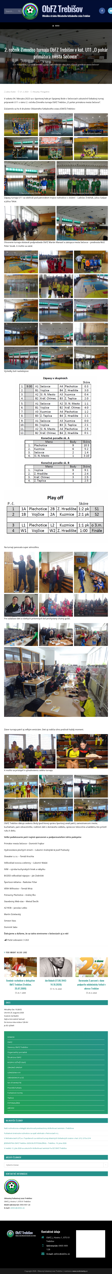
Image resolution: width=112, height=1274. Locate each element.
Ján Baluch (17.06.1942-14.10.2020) (56, 982)
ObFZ (10, 1042)
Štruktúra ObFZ (14, 1057)
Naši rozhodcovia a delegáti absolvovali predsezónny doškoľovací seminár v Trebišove (39, 1128)
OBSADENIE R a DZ (16, 1077)
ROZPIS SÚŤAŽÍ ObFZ (17, 1062)
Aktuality (36, 92)
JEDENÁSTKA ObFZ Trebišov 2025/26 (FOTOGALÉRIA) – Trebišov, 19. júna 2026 (35, 1143)
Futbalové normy (15, 1093)
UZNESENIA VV (14, 1072)
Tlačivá (11, 1098)
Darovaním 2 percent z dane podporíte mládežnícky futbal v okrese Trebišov (91, 984)
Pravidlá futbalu (15, 1088)
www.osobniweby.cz (80, 1271)
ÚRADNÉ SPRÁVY (15, 1067)
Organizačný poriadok (17, 1052)
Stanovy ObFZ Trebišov (18, 1047)
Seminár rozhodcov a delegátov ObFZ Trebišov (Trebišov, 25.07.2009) (20, 984)
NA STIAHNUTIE (14, 1082)
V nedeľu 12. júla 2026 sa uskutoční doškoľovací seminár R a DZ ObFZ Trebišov (35, 1148)
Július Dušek (11, 92)
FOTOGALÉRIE (14, 1103)
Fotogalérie (45, 92)
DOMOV (11, 1037)
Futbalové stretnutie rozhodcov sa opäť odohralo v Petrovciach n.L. (31, 1133)
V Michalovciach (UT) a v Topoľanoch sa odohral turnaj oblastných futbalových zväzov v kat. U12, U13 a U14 (47, 1138)
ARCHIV (11, 1108)
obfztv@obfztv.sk (17, 1208)
